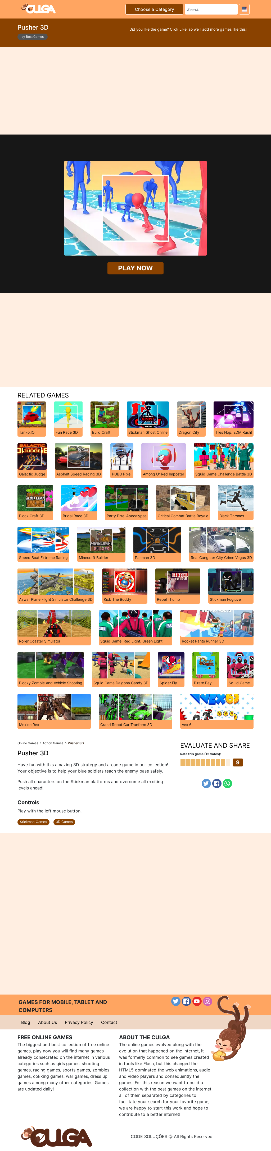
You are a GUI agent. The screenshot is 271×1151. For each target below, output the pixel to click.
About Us (47, 1022)
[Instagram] (207, 1001)
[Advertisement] (135, 91)
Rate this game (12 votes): (200, 754)
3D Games (64, 822)
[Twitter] (206, 783)
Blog (25, 1022)
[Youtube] (197, 1001)
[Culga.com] (38, 8)
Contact (109, 1022)
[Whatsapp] (227, 783)
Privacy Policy (79, 1022)
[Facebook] (217, 783)
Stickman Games (33, 822)
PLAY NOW (136, 268)
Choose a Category (154, 9)
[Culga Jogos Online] (56, 1136)
